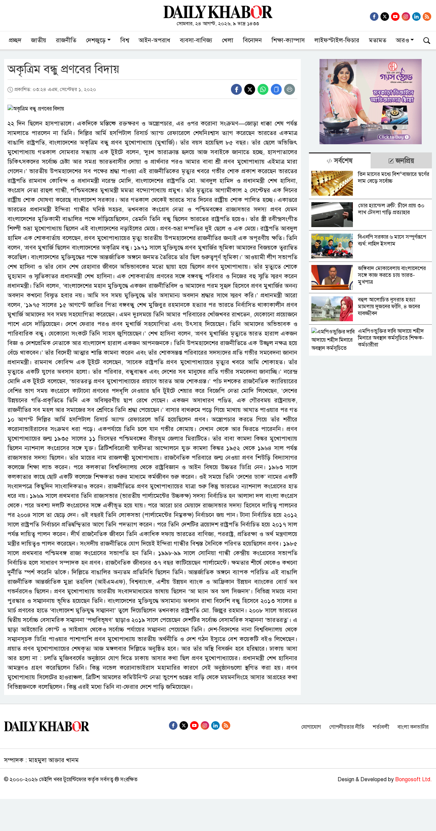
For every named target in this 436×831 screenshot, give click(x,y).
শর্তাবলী (381, 727)
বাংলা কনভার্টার (413, 727)
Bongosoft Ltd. (413, 779)
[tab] (339, 160)
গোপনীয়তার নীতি (346, 727)
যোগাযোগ (311, 727)
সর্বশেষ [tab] (342, 161)
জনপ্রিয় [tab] (404, 161)
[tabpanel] (370, 262)
